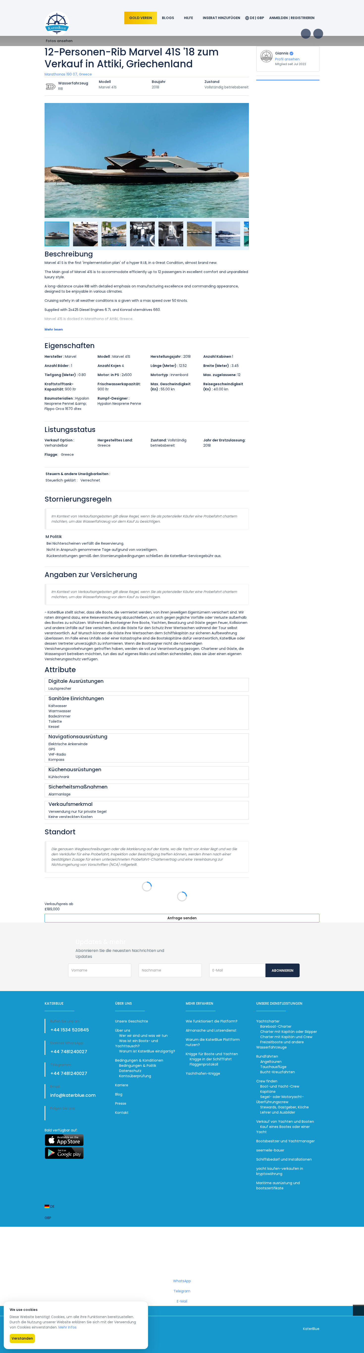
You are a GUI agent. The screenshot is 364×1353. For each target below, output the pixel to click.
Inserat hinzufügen (221, 17)
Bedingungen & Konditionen (139, 1060)
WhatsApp (182, 1280)
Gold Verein (140, 17)
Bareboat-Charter (275, 1026)
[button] (244, 107)
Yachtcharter (268, 1021)
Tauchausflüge (273, 1066)
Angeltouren (271, 1061)
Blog (118, 1094)
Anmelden (278, 17)
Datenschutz (130, 1070)
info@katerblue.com (73, 1095)
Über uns (122, 1030)
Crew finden (266, 1081)
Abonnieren (282, 970)
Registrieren (302, 17)
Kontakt (122, 1112)
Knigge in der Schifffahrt (211, 1059)
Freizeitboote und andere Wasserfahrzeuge (280, 1045)
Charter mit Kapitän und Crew (286, 1036)
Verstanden (22, 1338)
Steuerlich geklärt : (62, 480)
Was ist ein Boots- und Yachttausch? (136, 1043)
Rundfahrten (267, 1056)
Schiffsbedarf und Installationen (284, 1159)
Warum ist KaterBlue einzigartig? (147, 1051)
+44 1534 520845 (69, 1030)
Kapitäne (268, 1091)
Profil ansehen (287, 59)
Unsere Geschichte (131, 1021)
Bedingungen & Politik (137, 1065)
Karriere (121, 1085)
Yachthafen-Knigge (203, 1073)
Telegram (182, 1291)
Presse (120, 1103)
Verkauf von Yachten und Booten (285, 1121)
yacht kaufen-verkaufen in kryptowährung (279, 1171)
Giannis (281, 53)
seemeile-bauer (270, 1150)
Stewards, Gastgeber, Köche (284, 1107)
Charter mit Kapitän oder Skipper (288, 1031)
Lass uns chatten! (183, 1255)
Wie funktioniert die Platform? (211, 1021)
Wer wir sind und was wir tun (143, 1035)
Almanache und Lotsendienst (211, 1030)
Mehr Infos (67, 1327)
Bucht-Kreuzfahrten (277, 1072)
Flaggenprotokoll (204, 1064)
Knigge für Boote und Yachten (212, 1053)
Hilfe (188, 17)
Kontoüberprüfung (135, 1075)
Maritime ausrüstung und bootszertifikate (278, 1185)
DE (51, 1206)
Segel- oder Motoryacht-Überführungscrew (280, 1099)
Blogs (168, 17)
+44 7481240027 (68, 1051)
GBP (48, 1217)
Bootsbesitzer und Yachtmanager (285, 1141)
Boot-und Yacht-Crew (279, 1086)
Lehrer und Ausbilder (277, 1112)
